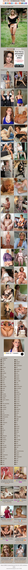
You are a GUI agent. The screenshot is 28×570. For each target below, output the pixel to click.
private (17, 411)
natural (17, 377)
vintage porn (18, 456)
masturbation (18, 365)
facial (3, 424)
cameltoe (4, 396)
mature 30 (18, 394)
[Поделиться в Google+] (10, 3)
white (16, 460)
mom (16, 373)
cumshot (4, 409)
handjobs (4, 447)
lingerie (17, 363)
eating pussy (5, 416)
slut (16, 434)
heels (3, 449)
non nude (17, 380)
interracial (4, 458)
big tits (3, 378)
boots (3, 390)
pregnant (17, 409)
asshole (4, 367)
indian (3, 456)
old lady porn (18, 386)
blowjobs (4, 386)
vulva (16, 458)
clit (2, 401)
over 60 (17, 399)
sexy (16, 424)
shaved (17, 426)
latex (3, 462)
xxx (16, 464)
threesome (18, 445)
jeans (3, 460)
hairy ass (4, 445)
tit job (16, 447)
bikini (3, 380)
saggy (17, 418)
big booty (4, 377)
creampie (4, 407)
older (16, 390)
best (3, 375)
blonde (3, 384)
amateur (4, 359)
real (16, 415)
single (17, 430)
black (3, 382)
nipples (17, 378)
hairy (3, 443)
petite (16, 407)
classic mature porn (6, 399)
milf (16, 367)
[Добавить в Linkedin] (12, 3)
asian (3, 363)
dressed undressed (6, 415)
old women (18, 388)
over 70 (17, 401)
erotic (3, 420)
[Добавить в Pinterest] (16, 3)
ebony (3, 418)
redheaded (18, 416)
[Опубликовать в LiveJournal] (14, 3)
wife (16, 462)
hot (2, 453)
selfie (16, 420)
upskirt (17, 453)
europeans (4, 422)
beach (3, 371)
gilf (2, 434)
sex (16, 422)
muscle (17, 375)
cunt (3, 411)
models (17, 371)
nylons (17, 384)
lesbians (17, 361)
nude (16, 382)
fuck (3, 432)
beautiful (4, 373)
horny (3, 451)
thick (16, 443)
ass (3, 365)
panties (17, 403)
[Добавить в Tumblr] (22, 3)
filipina (3, 430)
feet (3, 428)
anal (3, 361)
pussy (17, 413)
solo (16, 437)
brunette (4, 394)
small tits (17, 435)
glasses (4, 437)
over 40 (17, 396)
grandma (4, 439)
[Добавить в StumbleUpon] (20, 3)
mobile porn (18, 369)
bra (2, 392)
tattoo (16, 441)
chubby (3, 397)
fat (2, 426)
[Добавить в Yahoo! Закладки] (26, 3)
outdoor (17, 392)
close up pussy (5, 403)
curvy (3, 413)
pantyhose (18, 405)
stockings (17, 439)
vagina (17, 454)
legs (16, 359)
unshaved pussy (19, 451)
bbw (3, 369)
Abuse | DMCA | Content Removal (8, 565)
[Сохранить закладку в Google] (8, 3)
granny (3, 441)
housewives (5, 454)
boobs (3, 388)
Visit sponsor (18, 49)
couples (4, 405)
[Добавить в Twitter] (24, 3)
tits (16, 449)
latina (3, 464)
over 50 (17, 397)
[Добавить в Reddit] (18, 3)
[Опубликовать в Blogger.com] (3, 3)
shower (17, 428)
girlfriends (4, 435)
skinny (17, 432)
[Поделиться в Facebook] (6, 3)
